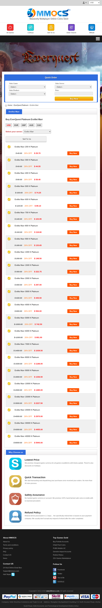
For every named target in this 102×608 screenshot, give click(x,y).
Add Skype (7, 574)
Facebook (61, 570)
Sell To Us (27, 139)
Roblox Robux (58, 555)
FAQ (4, 552)
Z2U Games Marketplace (62, 558)
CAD (39, 125)
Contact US (7, 555)
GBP (24, 125)
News (5, 558)
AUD (31, 125)
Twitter (60, 574)
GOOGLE (61, 582)
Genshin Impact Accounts (62, 552)
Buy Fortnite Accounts (61, 542)
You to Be (61, 578)
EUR (16, 125)
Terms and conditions (10, 545)
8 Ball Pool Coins (59, 545)
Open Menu (98, 38)
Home (10, 105)
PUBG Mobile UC (59, 548)
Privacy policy (8, 548)
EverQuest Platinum (21, 105)
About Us (6, 542)
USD (9, 125)
